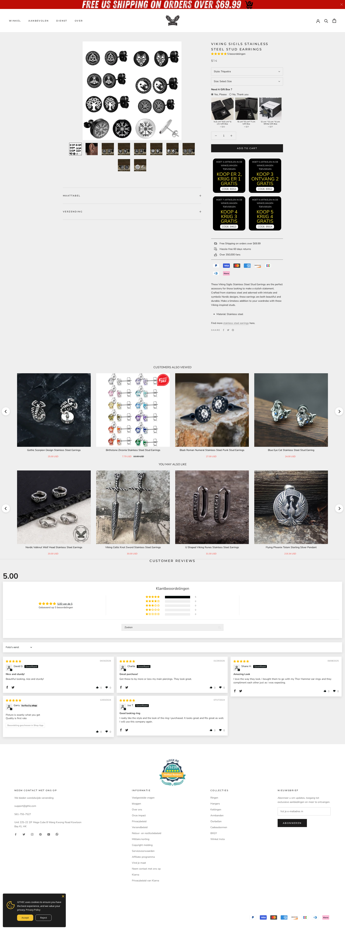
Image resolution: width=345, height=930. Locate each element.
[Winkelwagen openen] (334, 21)
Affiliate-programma (143, 857)
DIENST (61, 20)
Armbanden (217, 815)
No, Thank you (240, 94)
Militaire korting (140, 839)
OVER (79, 20)
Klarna (135, 874)
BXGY (213, 833)
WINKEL (15, 20)
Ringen (214, 797)
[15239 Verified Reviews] (172, 786)
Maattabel (71, 195)
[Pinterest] (233, 330)
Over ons (137, 809)
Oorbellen (216, 821)
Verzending (72, 211)
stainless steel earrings (236, 323)
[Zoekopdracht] (326, 21)
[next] (339, 411)
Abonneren (292, 823)
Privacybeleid (139, 821)
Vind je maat (139, 863)
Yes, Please (220, 94)
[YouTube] (48, 834)
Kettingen (215, 809)
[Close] (63, 896)
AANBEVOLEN (38, 20)
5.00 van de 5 (64, 604)
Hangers (215, 803)
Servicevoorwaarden (143, 851)
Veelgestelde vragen (143, 797)
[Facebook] (223, 330)
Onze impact (139, 815)
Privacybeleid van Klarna (145, 880)
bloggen (136, 803)
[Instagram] (32, 834)
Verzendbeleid (140, 827)
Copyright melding (142, 845)
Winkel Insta (217, 839)
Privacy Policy (33, 909)
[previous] (6, 411)
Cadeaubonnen (218, 827)
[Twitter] (228, 330)
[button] (219, 54)
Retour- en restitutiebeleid (146, 833)
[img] (13, 661)
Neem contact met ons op (146, 868)
